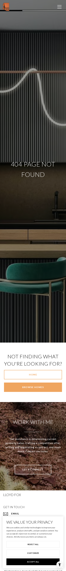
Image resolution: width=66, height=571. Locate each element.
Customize (33, 553)
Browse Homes (33, 387)
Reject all (33, 544)
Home (33, 374)
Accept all (33, 562)
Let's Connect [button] (33, 469)
